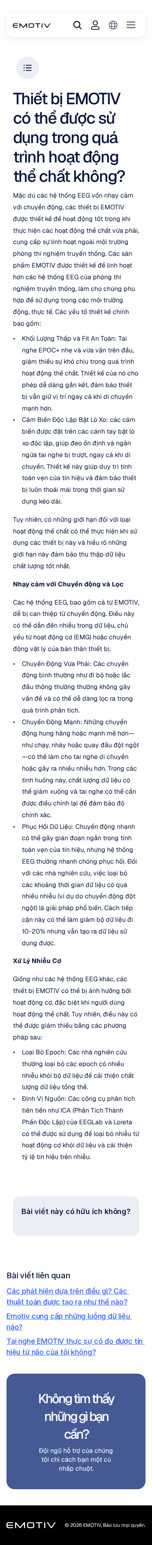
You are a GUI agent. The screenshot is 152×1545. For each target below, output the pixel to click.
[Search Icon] (77, 25)
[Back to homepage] (32, 25)
